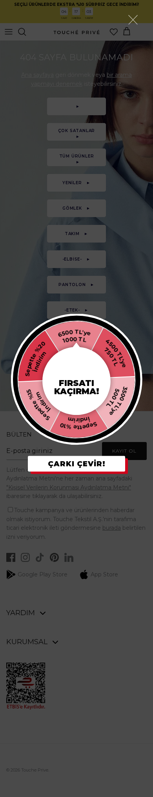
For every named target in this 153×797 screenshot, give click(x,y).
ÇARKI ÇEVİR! (77, 463)
